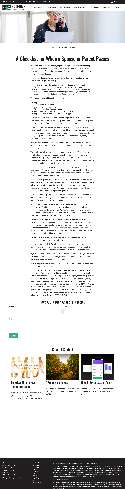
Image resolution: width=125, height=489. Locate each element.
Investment (36, 467)
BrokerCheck (93, 463)
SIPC (104, 484)
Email (65, 307)
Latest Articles (37, 479)
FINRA (101, 484)
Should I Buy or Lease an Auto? (96, 382)
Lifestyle (35, 477)
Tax (34, 473)
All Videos (36, 481)
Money (35, 475)
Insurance (36, 471)
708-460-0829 (47, 2)
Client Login (117, 2)
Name (11, 307)
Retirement (36, 465)
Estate (35, 469)
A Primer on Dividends (57, 382)
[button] (37, 7)
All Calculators (37, 483)
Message (12, 319)
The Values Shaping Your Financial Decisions (23, 384)
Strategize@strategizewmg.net (11, 478)
